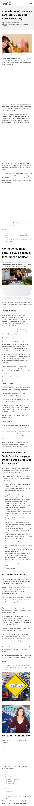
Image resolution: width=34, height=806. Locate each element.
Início (6, 772)
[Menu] (31, 3)
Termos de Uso (9, 775)
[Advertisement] (17, 83)
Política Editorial (10, 781)
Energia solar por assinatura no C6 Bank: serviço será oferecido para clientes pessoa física (18, 667)
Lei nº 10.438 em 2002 (20, 330)
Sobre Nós (8, 777)
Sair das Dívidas (6, 24)
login (16, 740)
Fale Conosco (9, 791)
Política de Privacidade (12, 779)
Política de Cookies (11, 783)
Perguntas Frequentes (11, 789)
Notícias (13, 24)
